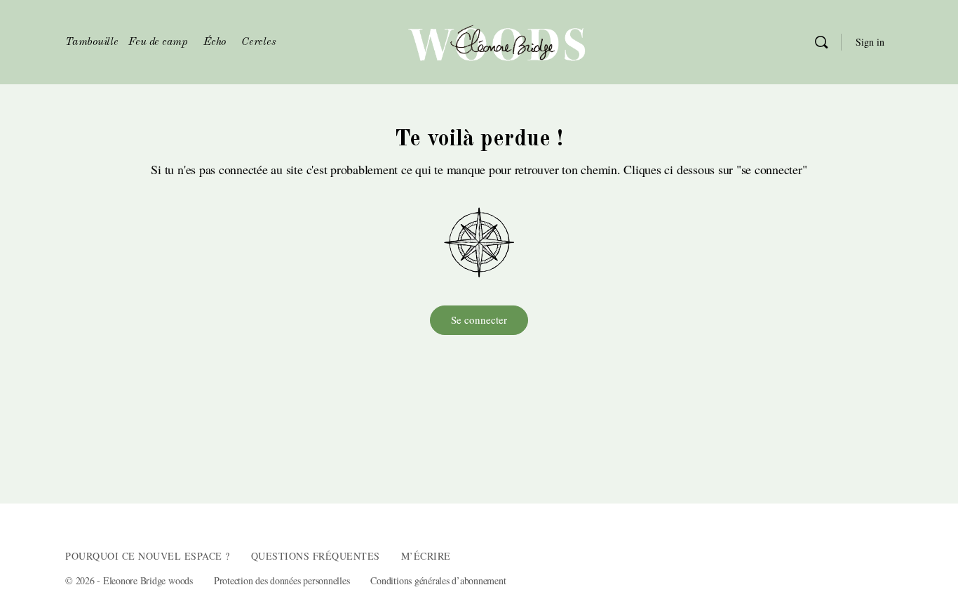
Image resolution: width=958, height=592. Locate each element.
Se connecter (479, 320)
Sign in (870, 41)
